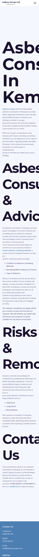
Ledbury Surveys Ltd (10, 109)
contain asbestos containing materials (16, 250)
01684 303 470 (7, 534)
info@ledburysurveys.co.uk (12, 548)
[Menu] (34, 3)
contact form (14, 486)
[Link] (11, 3)
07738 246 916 (7, 541)
